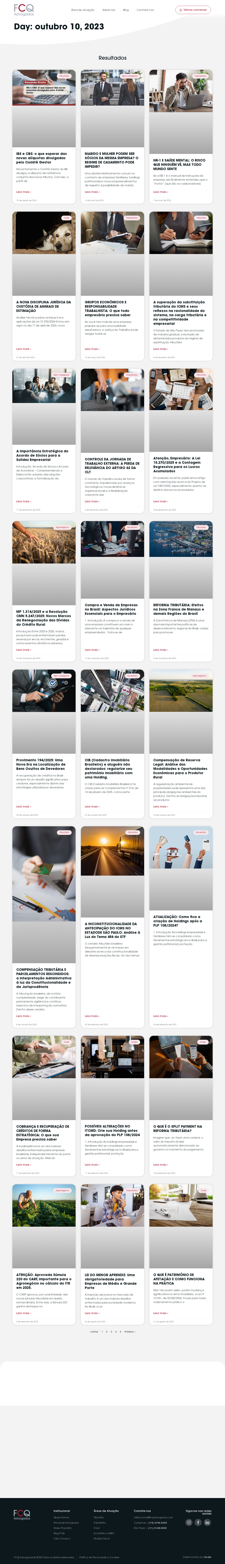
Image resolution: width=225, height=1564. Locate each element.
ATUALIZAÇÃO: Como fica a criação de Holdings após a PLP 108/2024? (177, 921)
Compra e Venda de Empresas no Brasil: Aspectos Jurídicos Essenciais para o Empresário (111, 610)
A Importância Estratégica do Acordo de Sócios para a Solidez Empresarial (42, 456)
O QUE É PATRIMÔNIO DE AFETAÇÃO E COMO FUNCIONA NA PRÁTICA (179, 1279)
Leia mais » (23, 192)
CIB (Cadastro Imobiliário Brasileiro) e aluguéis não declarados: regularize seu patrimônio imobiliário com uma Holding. (108, 769)
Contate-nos (145, 10)
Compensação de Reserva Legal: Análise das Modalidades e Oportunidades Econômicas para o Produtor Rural (180, 769)
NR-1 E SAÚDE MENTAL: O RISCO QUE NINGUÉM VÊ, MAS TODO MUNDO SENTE (179, 165)
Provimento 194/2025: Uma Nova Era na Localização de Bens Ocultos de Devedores (41, 765)
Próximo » (130, 1332)
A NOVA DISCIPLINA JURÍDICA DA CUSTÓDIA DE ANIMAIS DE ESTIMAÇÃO (43, 307)
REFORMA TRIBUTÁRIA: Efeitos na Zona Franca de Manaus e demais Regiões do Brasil (178, 610)
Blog (126, 10)
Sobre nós (108, 10)
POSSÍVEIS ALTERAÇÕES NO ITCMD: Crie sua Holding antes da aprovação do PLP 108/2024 (112, 1131)
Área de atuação (82, 10)
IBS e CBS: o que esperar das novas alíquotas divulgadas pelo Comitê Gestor (41, 158)
